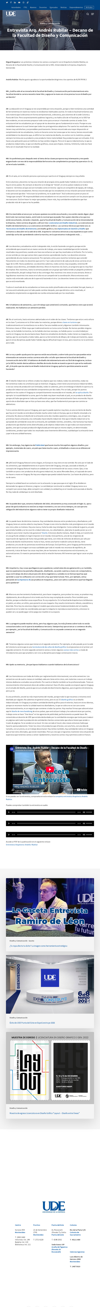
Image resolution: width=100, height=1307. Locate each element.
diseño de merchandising (22, 711)
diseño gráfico (67, 699)
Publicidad (39, 445)
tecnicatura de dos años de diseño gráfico (49, 647)
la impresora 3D (24, 579)
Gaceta (31, 941)
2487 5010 (76, 1266)
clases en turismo (69, 322)
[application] (50, 812)
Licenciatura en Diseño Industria (62, 223)
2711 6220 (39, 1239)
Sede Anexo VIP (58, 1244)
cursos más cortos (71, 650)
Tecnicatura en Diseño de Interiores (21, 228)
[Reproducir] (9, 812)
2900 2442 (21, 1237)
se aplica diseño (82, 392)
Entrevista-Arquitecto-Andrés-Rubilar (22, 844)
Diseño (45, 533)
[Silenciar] (84, 812)
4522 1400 (76, 1239)
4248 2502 (58, 1239)
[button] (92, 14)
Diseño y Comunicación (50, 23)
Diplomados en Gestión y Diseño (71, 228)
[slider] (89, 811)
